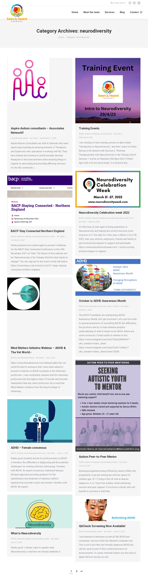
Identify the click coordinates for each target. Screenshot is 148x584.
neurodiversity (16, 138)
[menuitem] (75, 12)
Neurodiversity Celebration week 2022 (104, 212)
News (25, 138)
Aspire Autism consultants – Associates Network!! (37, 130)
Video (52, 236)
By (34, 138)
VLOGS (116, 306)
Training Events (89, 128)
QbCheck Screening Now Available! (102, 526)
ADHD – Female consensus (29, 447)
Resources (101, 306)
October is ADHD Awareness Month (102, 301)
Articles (88, 218)
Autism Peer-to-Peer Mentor (98, 456)
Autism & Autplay (92, 134)
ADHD (81, 134)
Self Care (129, 218)
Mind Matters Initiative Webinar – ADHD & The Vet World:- (38, 350)
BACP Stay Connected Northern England (37, 231)
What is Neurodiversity (26, 533)
